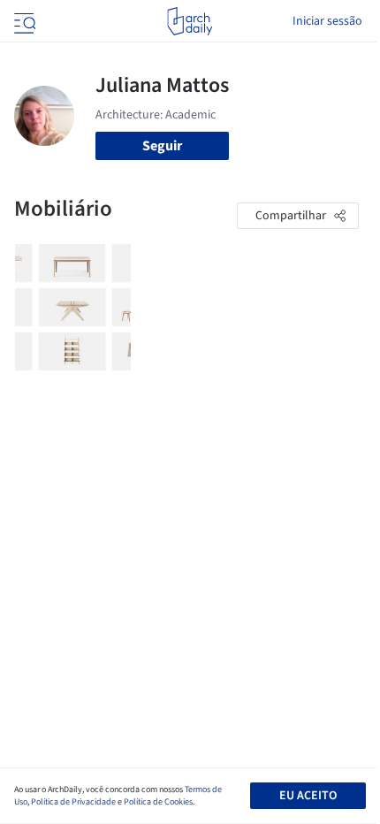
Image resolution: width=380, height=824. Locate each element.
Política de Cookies (158, 802)
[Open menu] (23, 21)
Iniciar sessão (327, 21)
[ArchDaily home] (189, 21)
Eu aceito (308, 796)
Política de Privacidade (73, 802)
